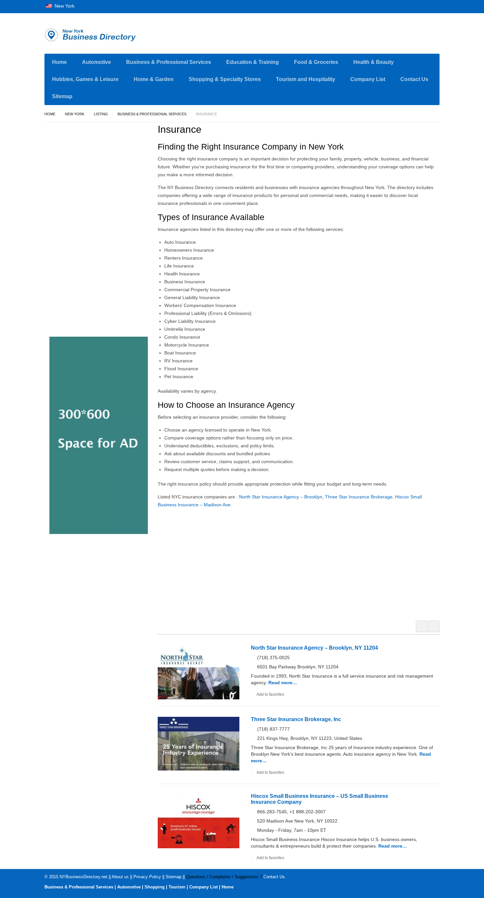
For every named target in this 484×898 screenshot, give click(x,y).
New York (63, 6)
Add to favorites (270, 694)
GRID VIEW (421, 626)
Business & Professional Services (168, 62)
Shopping (155, 886)
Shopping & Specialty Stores (225, 79)
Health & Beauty (373, 62)
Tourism (177, 886)
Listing (101, 114)
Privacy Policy (147, 876)
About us (120, 876)
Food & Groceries (316, 62)
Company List (367, 79)
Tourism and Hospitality (305, 79)
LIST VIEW (434, 626)
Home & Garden (154, 79)
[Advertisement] (302, 563)
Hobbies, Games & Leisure (85, 79)
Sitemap (62, 96)
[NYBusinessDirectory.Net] (107, 35)
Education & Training (252, 62)
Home (59, 62)
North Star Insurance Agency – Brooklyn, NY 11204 (314, 648)
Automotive (96, 62)
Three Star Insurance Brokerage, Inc (296, 719)
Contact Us (414, 79)
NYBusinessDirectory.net (83, 876)
